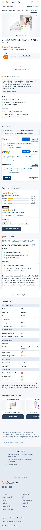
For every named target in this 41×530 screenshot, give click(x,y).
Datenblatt (34, 10)
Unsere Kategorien (8, 509)
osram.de (4, 389)
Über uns (5, 494)
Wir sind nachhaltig (34, 6)
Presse (4, 500)
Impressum (5, 518)
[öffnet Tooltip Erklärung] (19, 188)
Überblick (4, 10)
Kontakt (24, 506)
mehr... (37, 383)
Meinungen (20, 10)
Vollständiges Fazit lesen (10, 91)
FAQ (23, 497)
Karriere (4, 503)
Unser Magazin (27, 500)
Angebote (12, 10)
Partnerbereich (6, 506)
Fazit (27, 10)
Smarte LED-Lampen (8, 6)
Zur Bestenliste (16, 417)
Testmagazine (26, 494)
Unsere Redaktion (7, 497)
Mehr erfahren (29, 133)
